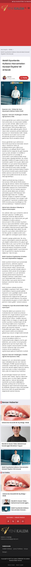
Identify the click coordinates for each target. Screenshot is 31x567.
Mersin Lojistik (19, 565)
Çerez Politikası (18, 549)
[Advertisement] (15, 29)
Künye (26, 549)
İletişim (4, 552)
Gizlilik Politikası (7, 549)
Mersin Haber (11, 565)
